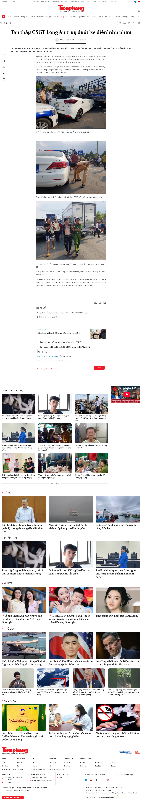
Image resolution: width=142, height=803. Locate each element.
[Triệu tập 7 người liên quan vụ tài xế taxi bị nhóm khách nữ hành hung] (18, 404)
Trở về (4, 78)
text (124, 23)
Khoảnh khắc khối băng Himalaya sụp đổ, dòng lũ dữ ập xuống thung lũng (52, 692)
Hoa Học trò (91, 1)
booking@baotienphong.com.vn (42, 780)
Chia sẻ (4, 61)
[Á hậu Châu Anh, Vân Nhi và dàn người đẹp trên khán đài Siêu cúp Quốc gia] (24, 600)
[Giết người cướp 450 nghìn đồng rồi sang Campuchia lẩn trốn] (55, 404)
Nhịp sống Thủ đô (39, 769)
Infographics (85, 759)
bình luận (134, 23)
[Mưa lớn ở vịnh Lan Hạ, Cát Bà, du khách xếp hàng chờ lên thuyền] (71, 509)
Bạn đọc (114, 766)
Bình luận (4, 73)
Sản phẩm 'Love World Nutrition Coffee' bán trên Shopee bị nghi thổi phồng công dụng (23, 736)
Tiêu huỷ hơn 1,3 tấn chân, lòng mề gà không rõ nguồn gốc (54, 476)
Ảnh (34, 759)
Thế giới (48, 17)
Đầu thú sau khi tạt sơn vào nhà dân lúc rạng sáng (90, 476)
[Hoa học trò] (137, 753)
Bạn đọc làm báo (14, 797)
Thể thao (73, 17)
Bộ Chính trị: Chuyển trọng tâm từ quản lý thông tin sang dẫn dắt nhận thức (22, 528)
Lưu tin (4, 67)
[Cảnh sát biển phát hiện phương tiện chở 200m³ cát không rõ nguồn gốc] (91, 404)
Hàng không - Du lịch (9, 769)
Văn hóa (93, 17)
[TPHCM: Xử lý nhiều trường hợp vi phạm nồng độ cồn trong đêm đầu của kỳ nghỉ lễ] (55, 433)
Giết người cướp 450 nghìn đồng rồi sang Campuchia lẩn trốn (54, 417)
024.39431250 (9, 782)
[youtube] (139, 1)
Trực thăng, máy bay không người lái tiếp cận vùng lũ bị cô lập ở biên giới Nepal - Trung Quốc (124, 692)
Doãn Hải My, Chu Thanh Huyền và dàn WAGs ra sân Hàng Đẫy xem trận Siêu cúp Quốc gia (69, 619)
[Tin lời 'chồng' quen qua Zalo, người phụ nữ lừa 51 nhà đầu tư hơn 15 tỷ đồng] (18, 433)
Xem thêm (138, 16)
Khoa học (117, 17)
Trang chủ (3, 16)
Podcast (52, 759)
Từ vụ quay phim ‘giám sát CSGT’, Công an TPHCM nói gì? (65, 347)
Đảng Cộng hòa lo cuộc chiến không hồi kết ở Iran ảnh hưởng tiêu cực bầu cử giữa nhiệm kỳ (88, 692)
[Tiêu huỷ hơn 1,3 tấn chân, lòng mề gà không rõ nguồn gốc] (55, 463)
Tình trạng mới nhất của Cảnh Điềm (117, 615)
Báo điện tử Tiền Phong (71, 8)
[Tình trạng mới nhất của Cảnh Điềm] (118, 600)
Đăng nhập (40, 356)
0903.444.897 (64, 778)
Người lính (81, 17)
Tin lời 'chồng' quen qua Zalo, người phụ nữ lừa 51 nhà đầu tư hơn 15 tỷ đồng (17, 447)
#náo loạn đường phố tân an (49, 317)
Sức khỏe (40, 17)
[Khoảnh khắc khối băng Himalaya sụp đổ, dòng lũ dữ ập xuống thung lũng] (53, 678)
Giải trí (101, 17)
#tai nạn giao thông (79, 312)
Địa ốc (33, 17)
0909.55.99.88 (37, 778)
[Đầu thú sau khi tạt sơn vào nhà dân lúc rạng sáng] (91, 463)
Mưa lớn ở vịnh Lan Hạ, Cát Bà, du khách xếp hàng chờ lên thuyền (68, 526)
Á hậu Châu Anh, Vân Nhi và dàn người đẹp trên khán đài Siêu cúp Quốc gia (22, 619)
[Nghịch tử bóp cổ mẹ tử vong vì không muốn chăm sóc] (91, 433)
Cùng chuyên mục (13, 390)
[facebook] (135, 1)
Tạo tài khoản (53, 356)
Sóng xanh (24, 17)
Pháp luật (64, 17)
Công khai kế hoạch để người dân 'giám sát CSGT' (59, 333)
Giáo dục (108, 17)
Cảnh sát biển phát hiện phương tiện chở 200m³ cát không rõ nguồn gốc (90, 418)
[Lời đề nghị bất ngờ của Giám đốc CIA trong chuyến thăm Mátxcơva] (118, 645)
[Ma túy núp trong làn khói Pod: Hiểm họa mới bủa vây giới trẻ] (118, 717)
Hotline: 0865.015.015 (41, 1)
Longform (68, 759)
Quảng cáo (113, 1)
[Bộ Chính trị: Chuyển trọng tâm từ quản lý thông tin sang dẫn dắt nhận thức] (24, 509)
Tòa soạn (102, 1)
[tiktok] (97, 780)
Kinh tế (16, 17)
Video (132, 17)
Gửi (99, 368)
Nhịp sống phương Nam (56, 769)
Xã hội (10, 17)
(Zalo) (45, 778)
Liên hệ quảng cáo (37, 775)
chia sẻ (120, 23)
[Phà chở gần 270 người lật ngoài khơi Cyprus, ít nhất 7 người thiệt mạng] (24, 645)
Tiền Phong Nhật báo (60, 1)
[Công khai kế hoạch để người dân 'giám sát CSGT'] (98, 334)
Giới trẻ (56, 17)
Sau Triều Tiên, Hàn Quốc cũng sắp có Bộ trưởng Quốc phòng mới (71, 662)
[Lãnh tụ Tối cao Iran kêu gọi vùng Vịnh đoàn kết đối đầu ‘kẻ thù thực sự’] (18, 678)
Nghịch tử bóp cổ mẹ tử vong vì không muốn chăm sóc (91, 446)
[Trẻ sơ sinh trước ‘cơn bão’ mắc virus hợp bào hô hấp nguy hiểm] (71, 717)
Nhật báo (21, 759)
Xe (88, 17)
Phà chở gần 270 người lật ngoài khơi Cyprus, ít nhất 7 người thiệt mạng (23, 662)
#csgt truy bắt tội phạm (47, 312)
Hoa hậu (125, 17)
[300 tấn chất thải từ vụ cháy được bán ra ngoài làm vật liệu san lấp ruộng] (18, 463)
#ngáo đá (64, 312)
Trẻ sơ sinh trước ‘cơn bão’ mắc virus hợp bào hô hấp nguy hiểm (70, 734)
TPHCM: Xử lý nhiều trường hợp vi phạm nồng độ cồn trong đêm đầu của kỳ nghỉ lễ (54, 447)
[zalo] (103, 780)
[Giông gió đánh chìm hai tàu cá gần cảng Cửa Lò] (118, 509)
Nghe (4, 55)
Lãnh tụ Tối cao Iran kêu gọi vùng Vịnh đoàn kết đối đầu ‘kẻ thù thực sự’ (16, 692)
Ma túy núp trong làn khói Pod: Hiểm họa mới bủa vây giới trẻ (117, 734)
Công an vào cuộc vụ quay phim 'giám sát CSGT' (60, 342)
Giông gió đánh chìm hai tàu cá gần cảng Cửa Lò (116, 526)
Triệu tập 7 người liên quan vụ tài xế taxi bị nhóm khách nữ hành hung (17, 417)
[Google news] (109, 780)
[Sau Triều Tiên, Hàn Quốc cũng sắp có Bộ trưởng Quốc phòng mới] (71, 645)
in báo (129, 23)
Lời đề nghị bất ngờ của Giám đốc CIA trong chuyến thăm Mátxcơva (117, 662)
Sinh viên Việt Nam (77, 1)
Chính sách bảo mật (124, 775)
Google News (139, 23)
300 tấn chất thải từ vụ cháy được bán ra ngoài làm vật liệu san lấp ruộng (18, 476)
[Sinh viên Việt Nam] (125, 753)
